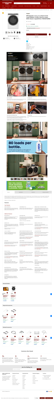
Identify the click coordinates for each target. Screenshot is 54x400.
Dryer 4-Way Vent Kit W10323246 (21, 339)
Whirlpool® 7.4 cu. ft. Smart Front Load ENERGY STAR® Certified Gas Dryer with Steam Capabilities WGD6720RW (13, 296)
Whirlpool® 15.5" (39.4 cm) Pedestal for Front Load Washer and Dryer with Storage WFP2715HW (36, 340)
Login (44, 3)
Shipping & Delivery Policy (15, 383)
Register (46, 3)
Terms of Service (14, 380)
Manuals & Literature (45, 192)
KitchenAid (23, 375)
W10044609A (12, 341)
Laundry (34, 379)
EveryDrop (23, 384)
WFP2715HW (35, 341)
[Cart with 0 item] (50, 3)
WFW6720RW (4, 297)
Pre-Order (34, 383)
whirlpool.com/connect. (24, 245)
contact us (32, 26)
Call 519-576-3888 (46, 377)
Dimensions (33, 192)
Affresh (23, 387)
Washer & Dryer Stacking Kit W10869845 (5, 317)
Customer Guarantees (15, 384)
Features (8, 192)
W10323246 (20, 340)
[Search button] (41, 3)
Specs (21, 192)
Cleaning (34, 376)
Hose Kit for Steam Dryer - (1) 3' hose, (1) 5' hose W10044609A (13, 340)
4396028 (12, 318)
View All (23, 388)
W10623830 (43, 341)
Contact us (13, 375)
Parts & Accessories (35, 380)
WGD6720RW (12, 297)
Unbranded (24, 379)
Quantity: (27, 30)
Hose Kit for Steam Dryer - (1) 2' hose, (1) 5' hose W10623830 (44, 340)
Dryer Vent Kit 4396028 (13, 317)
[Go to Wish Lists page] (48, 3)
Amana (23, 383)
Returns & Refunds (15, 379)
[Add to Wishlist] (50, 34)
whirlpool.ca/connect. (29, 237)
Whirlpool (23, 376)
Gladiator (23, 380)
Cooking (34, 375)
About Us (13, 376)
